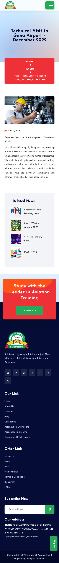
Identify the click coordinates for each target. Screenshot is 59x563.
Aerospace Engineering (16, 432)
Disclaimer (10, 482)
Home (29, 62)
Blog (7, 416)
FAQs (7, 487)
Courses (9, 411)
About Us (9, 406)
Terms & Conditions (15, 476)
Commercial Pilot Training (17, 437)
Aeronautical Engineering (17, 426)
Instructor (10, 456)
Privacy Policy (11, 471)
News (7, 461)
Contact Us (29, 311)
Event (30, 69)
